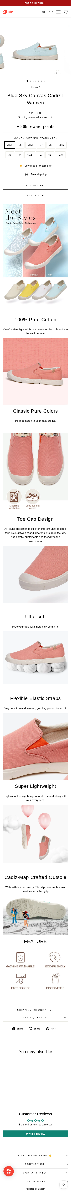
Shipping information (35, 1010)
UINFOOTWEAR (35, 1181)
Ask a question (35, 1017)
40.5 (29, 154)
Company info (34, 1173)
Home (34, 87)
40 (19, 154)
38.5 (61, 144)
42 (49, 154)
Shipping (22, 117)
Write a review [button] (35, 1133)
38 (50, 144)
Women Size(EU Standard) (35, 138)
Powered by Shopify (35, 1189)
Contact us (34, 1164)
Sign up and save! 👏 (34, 1155)
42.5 (60, 154)
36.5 (30, 144)
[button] (44, 12)
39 (9, 154)
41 (40, 154)
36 (20, 144)
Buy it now (35, 196)
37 (41, 144)
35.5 (9, 144)
